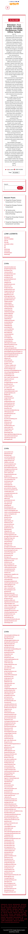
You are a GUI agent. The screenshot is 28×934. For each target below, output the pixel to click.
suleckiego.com (8, 622)
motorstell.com (8, 484)
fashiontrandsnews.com (10, 344)
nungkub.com (8, 424)
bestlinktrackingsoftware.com (12, 838)
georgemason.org (9, 637)
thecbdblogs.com (9, 617)
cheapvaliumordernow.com (11, 819)
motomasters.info (9, 785)
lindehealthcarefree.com (11, 642)
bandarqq (3, 918)
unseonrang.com (8, 738)
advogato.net (8, 503)
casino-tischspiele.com (10, 514)
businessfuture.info (9, 652)
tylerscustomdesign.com (11, 477)
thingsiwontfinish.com (10, 892)
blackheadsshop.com (10, 809)
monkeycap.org (8, 496)
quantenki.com (8, 792)
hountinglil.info (8, 673)
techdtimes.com (8, 275)
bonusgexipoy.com (9, 847)
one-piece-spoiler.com (10, 759)
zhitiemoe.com (8, 422)
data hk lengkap (8, 239)
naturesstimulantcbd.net (11, 436)
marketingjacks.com (9, 608)
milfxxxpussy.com (9, 411)
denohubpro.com (9, 755)
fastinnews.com (8, 857)
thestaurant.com (8, 836)
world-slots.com (8, 662)
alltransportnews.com (10, 343)
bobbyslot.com (8, 681)
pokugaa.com (8, 881)
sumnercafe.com (8, 406)
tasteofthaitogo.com (10, 552)
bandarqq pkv (8, 252)
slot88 (21, 918)
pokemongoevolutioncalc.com (12, 874)
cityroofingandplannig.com (11, 372)
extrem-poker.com (9, 386)
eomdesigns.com (8, 780)
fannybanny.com (8, 859)
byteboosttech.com (9, 289)
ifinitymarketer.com (9, 861)
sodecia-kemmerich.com (11, 823)
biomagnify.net (8, 439)
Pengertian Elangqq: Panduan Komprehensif (13, 206)
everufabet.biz (8, 337)
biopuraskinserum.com (10, 565)
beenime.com (8, 821)
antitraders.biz (8, 360)
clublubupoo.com (9, 840)
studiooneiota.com (9, 761)
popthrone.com (8, 661)
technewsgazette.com (10, 534)
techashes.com (8, 270)
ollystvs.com (7, 745)
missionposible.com (9, 603)
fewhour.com (7, 711)
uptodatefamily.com (9, 413)
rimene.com (7, 572)
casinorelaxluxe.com (10, 849)
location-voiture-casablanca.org (13, 811)
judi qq (6, 240)
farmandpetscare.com (10, 731)
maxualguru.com (9, 693)
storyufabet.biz (8, 330)
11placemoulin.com (9, 683)
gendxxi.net (7, 783)
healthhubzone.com (9, 284)
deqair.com (7, 394)
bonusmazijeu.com (9, 842)
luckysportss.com (8, 868)
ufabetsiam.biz (8, 308)
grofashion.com (8, 873)
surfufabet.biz (8, 324)
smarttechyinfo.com (9, 690)
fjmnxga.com (7, 557)
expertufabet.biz (8, 305)
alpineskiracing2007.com (11, 595)
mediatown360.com (9, 600)
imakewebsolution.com (10, 664)
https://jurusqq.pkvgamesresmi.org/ (10, 922)
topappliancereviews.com (11, 610)
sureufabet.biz (8, 327)
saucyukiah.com (8, 452)
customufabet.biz (9, 329)
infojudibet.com (8, 654)
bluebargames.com (9, 465)
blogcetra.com (8, 742)
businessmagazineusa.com (11, 793)
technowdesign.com (9, 368)
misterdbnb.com (8, 828)
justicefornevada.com (10, 726)
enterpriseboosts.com (10, 508)
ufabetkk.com (8, 531)
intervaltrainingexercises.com (12, 831)
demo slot (3, 909)
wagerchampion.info (10, 769)
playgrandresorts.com (10, 885)
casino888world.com (10, 826)
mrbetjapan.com (8, 540)
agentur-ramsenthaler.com (11, 778)
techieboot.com (8, 277)
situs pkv (3, 907)
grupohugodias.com (9, 392)
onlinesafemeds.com (10, 298)
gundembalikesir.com (10, 279)
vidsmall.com (7, 797)
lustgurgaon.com (9, 678)
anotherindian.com (9, 425)
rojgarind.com (8, 709)
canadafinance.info (9, 569)
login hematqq (17, 917)
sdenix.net (7, 498)
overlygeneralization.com (11, 721)
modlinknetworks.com (10, 864)
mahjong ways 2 (5, 910)
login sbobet (17, 914)
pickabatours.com (9, 647)
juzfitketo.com (8, 430)
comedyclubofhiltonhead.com (12, 814)
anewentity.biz (8, 541)
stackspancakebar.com (10, 581)
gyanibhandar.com (9, 299)
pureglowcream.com (10, 546)
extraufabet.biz (8, 317)
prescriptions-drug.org (10, 488)
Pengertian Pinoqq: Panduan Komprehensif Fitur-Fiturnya (13, 201)
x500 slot (9, 909)
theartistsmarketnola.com (11, 577)
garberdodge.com (9, 471)
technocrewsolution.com (11, 490)
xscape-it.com (8, 363)
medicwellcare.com (9, 795)
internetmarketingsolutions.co (12, 743)
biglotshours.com (8, 294)
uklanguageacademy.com (11, 640)
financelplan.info (8, 650)
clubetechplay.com (9, 850)
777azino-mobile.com (10, 365)
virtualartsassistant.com (10, 816)
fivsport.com (7, 399)
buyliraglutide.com (9, 296)
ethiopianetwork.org (9, 723)
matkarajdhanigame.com (11, 659)
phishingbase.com (9, 876)
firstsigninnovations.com (10, 469)
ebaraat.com (7, 286)
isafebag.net (7, 505)
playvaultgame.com (9, 883)
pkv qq (10, 904)
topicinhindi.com (8, 638)
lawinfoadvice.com (9, 403)
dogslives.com (8, 749)
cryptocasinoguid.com (10, 348)
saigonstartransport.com (11, 558)
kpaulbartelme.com (9, 812)
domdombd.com (8, 852)
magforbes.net (8, 495)
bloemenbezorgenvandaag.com (13, 548)
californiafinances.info (10, 567)
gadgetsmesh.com (9, 724)
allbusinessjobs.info (9, 643)
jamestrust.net (8, 517)
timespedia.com (8, 526)
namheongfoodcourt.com (11, 583)
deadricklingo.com (9, 773)
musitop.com (7, 415)
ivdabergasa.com (9, 374)
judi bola (14, 907)
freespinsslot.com (9, 699)
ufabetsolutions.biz (9, 320)
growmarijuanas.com (10, 718)
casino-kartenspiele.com (11, 510)
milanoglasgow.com (9, 584)
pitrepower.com (8, 598)
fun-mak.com (7, 824)
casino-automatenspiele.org (12, 512)
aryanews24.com (9, 361)
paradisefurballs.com (10, 700)
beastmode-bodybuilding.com (12, 649)
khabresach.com (8, 615)
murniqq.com (12, 915)
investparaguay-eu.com (11, 382)
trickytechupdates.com (10, 612)
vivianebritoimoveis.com (11, 493)
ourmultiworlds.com (9, 457)
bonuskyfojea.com (9, 843)
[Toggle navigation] (7, 7)
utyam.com (7, 417)
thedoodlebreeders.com (11, 391)
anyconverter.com (9, 524)
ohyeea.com (7, 420)
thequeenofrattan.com (10, 754)
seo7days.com (8, 545)
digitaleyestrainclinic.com (11, 602)
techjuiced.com (8, 287)
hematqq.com (20, 915)
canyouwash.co (8, 272)
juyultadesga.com (9, 375)
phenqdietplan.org (9, 405)
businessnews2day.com (10, 799)
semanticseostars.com (10, 714)
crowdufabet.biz (8, 339)
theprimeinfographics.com (11, 818)
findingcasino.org (9, 762)
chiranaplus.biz (8, 579)
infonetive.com (8, 562)
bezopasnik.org (8, 555)
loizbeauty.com (8, 522)
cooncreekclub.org (9, 458)
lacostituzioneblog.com (10, 418)
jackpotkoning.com (9, 862)
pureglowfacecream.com (11, 536)
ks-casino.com (8, 387)
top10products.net (9, 645)
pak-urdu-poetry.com (10, 740)
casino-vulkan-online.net (11, 596)
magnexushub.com (9, 291)
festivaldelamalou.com (10, 467)
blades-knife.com (9, 757)
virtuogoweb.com (9, 293)
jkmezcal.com (8, 830)
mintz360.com (8, 685)
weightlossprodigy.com (10, 688)
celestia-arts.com (9, 462)
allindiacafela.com (9, 593)
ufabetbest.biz (8, 325)
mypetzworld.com (9, 379)
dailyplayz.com (8, 854)
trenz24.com (7, 519)
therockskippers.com (10, 589)
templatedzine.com (9, 401)
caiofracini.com (8, 735)
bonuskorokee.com (9, 845)
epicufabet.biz (8, 332)
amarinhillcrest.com (9, 500)
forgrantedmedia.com (10, 474)
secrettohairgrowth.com (11, 550)
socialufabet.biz (8, 322)
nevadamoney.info (9, 571)
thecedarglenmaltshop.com (11, 635)
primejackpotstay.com (10, 880)
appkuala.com (8, 543)
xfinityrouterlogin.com (10, 607)
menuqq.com (4, 904)
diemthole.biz (8, 529)
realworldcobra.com (9, 764)
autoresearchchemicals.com (12, 619)
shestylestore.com (9, 890)
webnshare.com (8, 719)
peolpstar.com (8, 476)
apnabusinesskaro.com (10, 621)
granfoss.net (7, 591)
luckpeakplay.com (9, 869)
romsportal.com (8, 886)
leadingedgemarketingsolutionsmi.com (15, 349)
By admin (11, 169)
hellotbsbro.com (8, 730)
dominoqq (7, 249)
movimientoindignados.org (11, 410)
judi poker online (8, 244)
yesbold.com (7, 282)
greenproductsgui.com (10, 705)
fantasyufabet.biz (9, 306)
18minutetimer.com (9, 712)
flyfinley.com (7, 669)
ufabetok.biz (7, 336)
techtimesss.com (8, 481)
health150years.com (9, 486)
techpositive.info (8, 737)
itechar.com (7, 280)
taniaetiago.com (8, 429)
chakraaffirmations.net (10, 674)
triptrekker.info (8, 781)
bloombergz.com (8, 507)
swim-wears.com (8, 472)
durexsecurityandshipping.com (12, 370)
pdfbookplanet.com (9, 750)
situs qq (6, 242)
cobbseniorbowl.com (10, 367)
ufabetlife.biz (7, 318)
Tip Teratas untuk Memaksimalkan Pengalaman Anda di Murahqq (13, 212)
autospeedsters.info (9, 768)
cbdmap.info (7, 655)
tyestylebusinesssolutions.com (12, 833)
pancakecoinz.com (9, 668)
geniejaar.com (8, 680)
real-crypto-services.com (11, 377)
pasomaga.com (8, 432)
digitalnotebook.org (9, 692)
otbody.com (7, 515)
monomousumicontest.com (11, 771)
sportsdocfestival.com (10, 888)
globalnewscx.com (9, 747)
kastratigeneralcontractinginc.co (13, 351)
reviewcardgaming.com (10, 805)
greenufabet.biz (8, 313)
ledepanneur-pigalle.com (11, 574)
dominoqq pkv (16, 904)
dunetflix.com (8, 408)
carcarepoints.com (9, 389)
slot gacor (7, 237)
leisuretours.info (8, 728)
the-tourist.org (8, 502)
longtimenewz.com (9, 866)
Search (6, 184)
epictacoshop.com (9, 564)
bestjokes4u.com (8, 676)
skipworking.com (8, 521)
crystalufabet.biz (8, 334)
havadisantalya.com (10, 274)
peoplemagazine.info (10, 268)
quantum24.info (8, 790)
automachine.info (9, 766)
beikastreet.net (8, 453)
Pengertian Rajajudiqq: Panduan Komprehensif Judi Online (14, 223)
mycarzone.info (8, 786)
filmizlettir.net (7, 455)
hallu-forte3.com (8, 586)
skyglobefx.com (8, 774)
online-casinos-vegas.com (11, 605)
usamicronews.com (9, 871)
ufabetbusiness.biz (9, 311)
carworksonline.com (9, 479)
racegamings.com (9, 878)
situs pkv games (22, 906)
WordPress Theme (14, 931)
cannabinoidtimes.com (10, 704)
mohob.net (7, 687)
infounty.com (7, 380)
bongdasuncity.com (9, 695)
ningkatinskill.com (9, 398)
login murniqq (9, 917)
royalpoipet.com (8, 835)
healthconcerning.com (10, 707)
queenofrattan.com (9, 752)
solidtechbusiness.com (10, 804)
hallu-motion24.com (9, 588)
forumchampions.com (10, 464)
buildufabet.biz (8, 341)
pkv (18, 907)
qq (5, 245)
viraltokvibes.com (9, 491)
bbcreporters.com (9, 346)
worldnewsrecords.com (10, 800)
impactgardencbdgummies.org (13, 434)
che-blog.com (8, 666)
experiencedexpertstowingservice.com (15, 807)
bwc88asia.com (8, 384)
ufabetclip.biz (8, 303)
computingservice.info (10, 733)
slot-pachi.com (8, 697)
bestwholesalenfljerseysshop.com (13, 353)
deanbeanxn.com (9, 657)
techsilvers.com (8, 396)
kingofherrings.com (9, 538)
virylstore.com (8, 483)
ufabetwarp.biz (8, 301)
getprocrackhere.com (10, 855)
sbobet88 (23, 914)
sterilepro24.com (8, 802)
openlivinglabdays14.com (11, 355)
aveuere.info (7, 702)
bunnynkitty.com (8, 553)
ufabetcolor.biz (8, 315)
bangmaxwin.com (9, 560)
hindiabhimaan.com (9, 614)
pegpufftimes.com (9, 460)
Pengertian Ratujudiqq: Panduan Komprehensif (14, 218)
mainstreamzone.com (10, 716)
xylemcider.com (8, 427)
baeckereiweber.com (10, 267)
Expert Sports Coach (19, 930)
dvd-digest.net (8, 576)
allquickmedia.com (9, 533)
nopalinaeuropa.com (10, 437)
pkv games (15, 172)
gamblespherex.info (9, 776)
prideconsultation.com (10, 671)
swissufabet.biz (8, 310)
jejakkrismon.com (9, 527)
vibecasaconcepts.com (10, 788)
